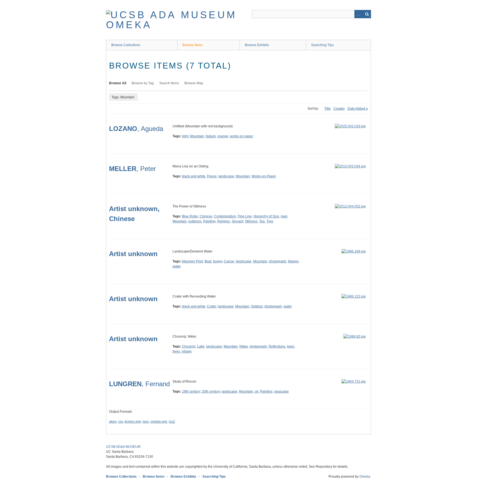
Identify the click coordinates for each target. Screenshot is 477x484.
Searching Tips (322, 45)
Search (367, 14)
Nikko (243, 346)
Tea (262, 221)
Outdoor (257, 306)
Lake (201, 346)
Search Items (169, 83)
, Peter (132, 168)
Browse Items (192, 45)
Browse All (117, 83)
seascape (281, 391)
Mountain (197, 136)
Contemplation (225, 216)
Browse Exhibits (257, 45)
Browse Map (193, 83)
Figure (212, 176)
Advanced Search (358, 14)
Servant (237, 221)
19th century (191, 391)
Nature (211, 136)
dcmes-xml (132, 422)
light (185, 136)
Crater (211, 306)
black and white (193, 176)
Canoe (229, 261)
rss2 (172, 422)
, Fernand (139, 384)
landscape (226, 176)
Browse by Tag (143, 83)
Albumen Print (192, 261)
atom (112, 422)
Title (327, 109)
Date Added (356, 109)
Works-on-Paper (263, 176)
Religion (223, 221)
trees (176, 351)
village (187, 351)
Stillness (251, 221)
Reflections (277, 346)
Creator (339, 109)
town (290, 346)
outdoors (195, 221)
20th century (211, 391)
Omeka (364, 476)
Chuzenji (188, 346)
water (177, 266)
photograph (277, 261)
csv (120, 422)
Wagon (293, 261)
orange (223, 136)
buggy (217, 261)
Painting (209, 221)
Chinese (206, 216)
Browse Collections (125, 45)
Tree (269, 221)
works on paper (241, 136)
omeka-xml (158, 422)
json (145, 422)
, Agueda (136, 128)
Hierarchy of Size (266, 216)
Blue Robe (190, 216)
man (284, 216)
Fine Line (245, 216)
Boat (208, 261)
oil (256, 391)
